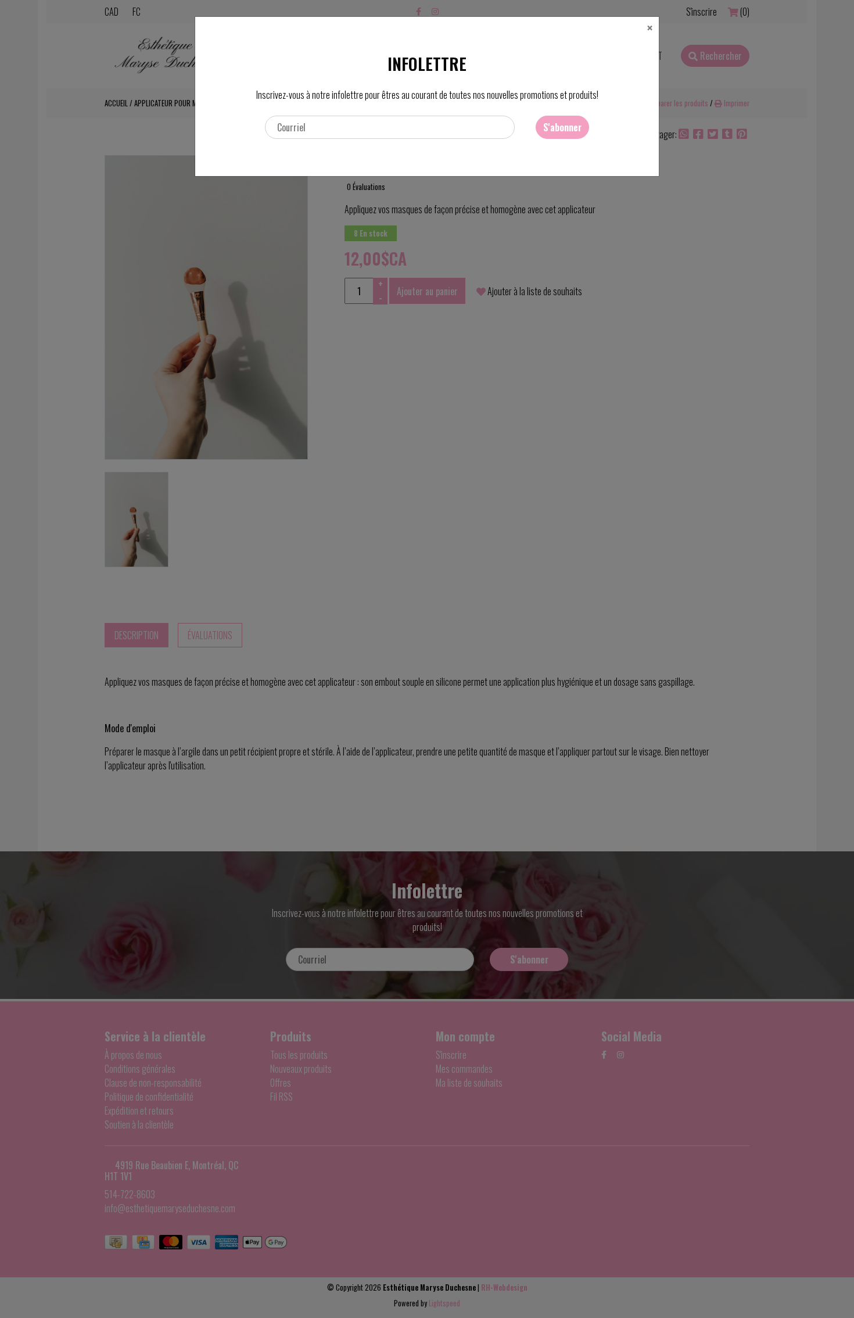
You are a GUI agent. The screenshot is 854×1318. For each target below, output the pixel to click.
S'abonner (562, 127)
